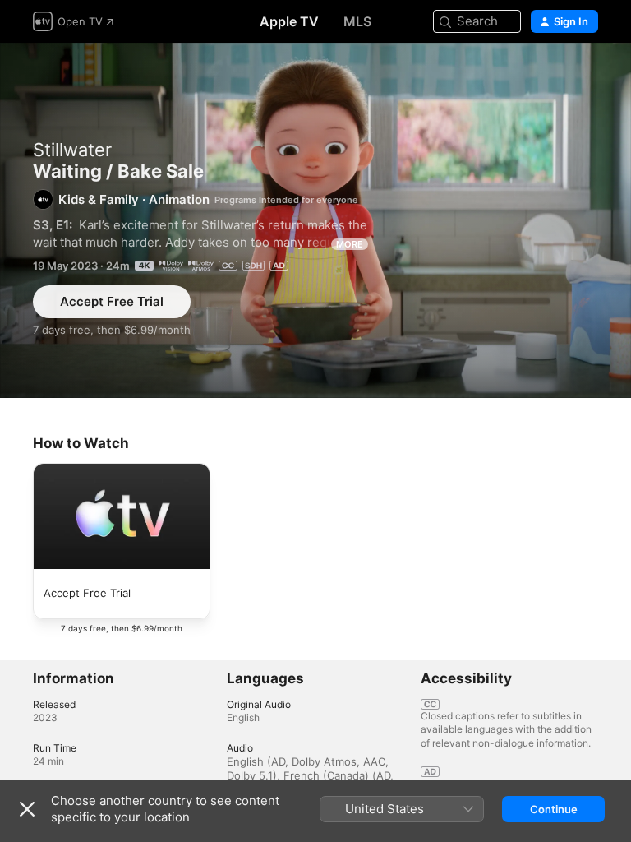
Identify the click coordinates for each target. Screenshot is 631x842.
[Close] (27, 809)
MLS (357, 21)
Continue (554, 809)
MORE (349, 244)
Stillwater (72, 149)
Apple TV (289, 21)
